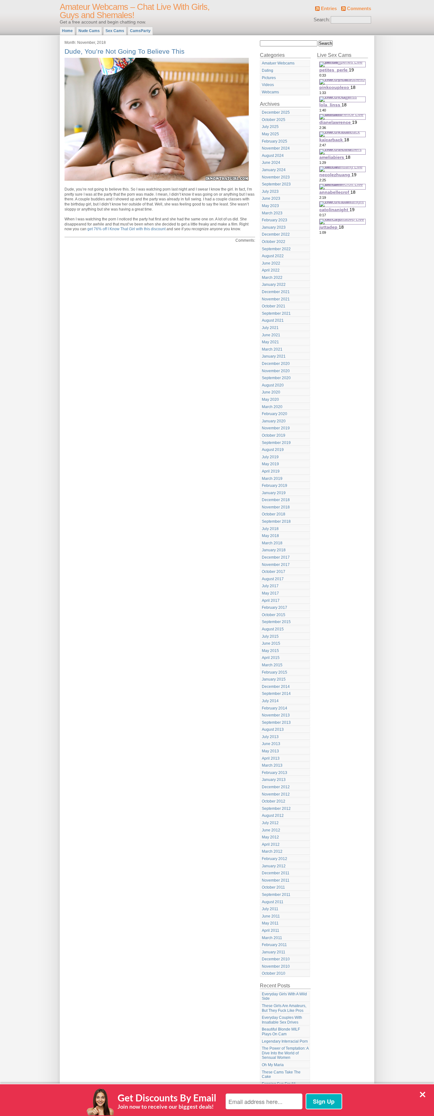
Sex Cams (114, 31)
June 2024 (271, 162)
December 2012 (276, 787)
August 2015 (273, 629)
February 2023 (274, 220)
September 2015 (276, 622)
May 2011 (270, 923)
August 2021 (273, 320)
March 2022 (272, 277)
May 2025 (270, 134)
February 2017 (274, 607)
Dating (267, 70)
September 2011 (276, 894)
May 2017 (270, 593)
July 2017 (270, 586)
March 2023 (272, 213)
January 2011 (273, 952)
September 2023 (276, 184)
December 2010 (276, 959)
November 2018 (276, 507)
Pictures (269, 78)
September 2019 (276, 442)
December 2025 (276, 112)
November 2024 (276, 148)
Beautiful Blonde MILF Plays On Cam (281, 1031)
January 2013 (274, 779)
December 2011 (275, 873)
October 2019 (273, 435)
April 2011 (270, 930)
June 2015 (271, 643)
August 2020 (273, 385)
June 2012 (271, 830)
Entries (329, 8)
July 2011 (270, 909)
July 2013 (270, 737)
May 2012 (270, 837)
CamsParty (140, 31)
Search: (322, 19)
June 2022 (271, 263)
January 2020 (274, 421)
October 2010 (273, 973)
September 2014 (276, 693)
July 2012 (270, 823)
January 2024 (274, 170)
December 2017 (276, 557)
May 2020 (270, 399)
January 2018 (274, 550)
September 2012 (276, 808)
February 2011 (274, 945)
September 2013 (276, 722)
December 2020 (276, 363)
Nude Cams (89, 31)
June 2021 (271, 335)
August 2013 (273, 729)
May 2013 (270, 751)
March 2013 (272, 765)
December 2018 (276, 500)
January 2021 (274, 356)
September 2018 (276, 521)
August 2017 (273, 579)
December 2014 (276, 686)
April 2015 (271, 657)
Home (67, 31)
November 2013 (276, 715)
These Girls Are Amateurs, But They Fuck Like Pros (284, 1008)
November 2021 (276, 299)
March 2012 (272, 851)
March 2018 (272, 543)
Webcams (270, 92)
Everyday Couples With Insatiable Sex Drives (282, 1020)
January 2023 (274, 227)
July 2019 (270, 457)
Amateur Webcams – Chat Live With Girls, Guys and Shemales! (135, 11)
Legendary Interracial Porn (285, 1041)
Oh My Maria (273, 1065)
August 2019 (273, 449)
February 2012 (274, 859)
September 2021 (276, 313)
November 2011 (275, 880)
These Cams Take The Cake (281, 1074)
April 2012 (271, 844)
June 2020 (271, 392)
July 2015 (270, 636)
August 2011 (272, 902)
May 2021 (270, 342)
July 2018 (270, 529)
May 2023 (270, 206)
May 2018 (270, 536)
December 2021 (276, 292)
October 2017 (273, 571)
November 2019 (276, 428)
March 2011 (272, 938)
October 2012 (273, 801)
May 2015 (270, 651)
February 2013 (274, 772)
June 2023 (271, 198)
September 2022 (276, 249)
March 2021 (272, 349)
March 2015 (272, 665)
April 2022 (271, 270)
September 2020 (276, 378)
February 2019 (274, 485)
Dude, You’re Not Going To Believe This (124, 51)
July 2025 (270, 126)
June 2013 (271, 744)
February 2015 (274, 672)
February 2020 (274, 414)
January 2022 (274, 284)
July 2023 (270, 191)
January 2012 (274, 866)
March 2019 (272, 478)
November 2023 (276, 177)
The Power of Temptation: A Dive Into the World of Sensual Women (285, 1053)
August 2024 (273, 155)
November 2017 (276, 564)
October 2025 (273, 120)
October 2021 (273, 306)
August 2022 (273, 256)
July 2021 (270, 328)
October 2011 (273, 887)
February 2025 (274, 141)
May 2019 (270, 464)
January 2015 (274, 679)
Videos (268, 85)
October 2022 (273, 241)
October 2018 (273, 514)
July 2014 (270, 701)
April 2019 (271, 471)
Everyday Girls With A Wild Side (284, 996)
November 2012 (276, 794)
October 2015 (273, 615)
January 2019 (274, 493)
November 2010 (276, 966)
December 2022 (276, 234)
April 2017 (271, 600)
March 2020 (272, 407)
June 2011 (271, 916)
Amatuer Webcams (278, 63)
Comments (359, 8)
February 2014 (274, 708)
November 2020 (276, 371)
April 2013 (271, 758)
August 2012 (273, 815)
